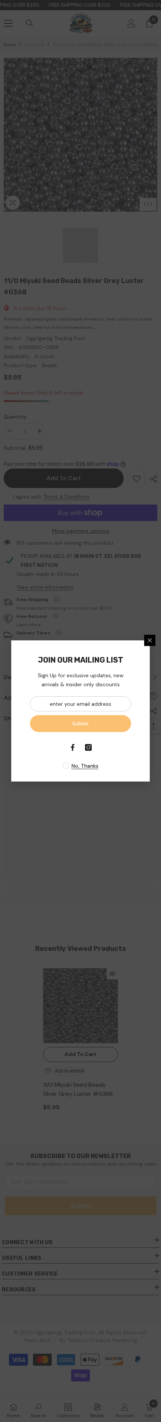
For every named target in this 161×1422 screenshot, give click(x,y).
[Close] (149, 640)
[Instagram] (88, 747)
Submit (80, 723)
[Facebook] (72, 747)
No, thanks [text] (85, 765)
